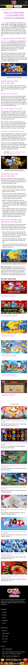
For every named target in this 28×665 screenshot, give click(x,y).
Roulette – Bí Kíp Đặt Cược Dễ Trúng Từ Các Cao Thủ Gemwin (13, 576)
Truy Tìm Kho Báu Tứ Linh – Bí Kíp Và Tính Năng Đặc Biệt (14, 443)
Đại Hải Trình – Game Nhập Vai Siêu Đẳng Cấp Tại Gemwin (9, 395)
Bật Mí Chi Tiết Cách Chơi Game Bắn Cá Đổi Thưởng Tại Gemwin (9, 355)
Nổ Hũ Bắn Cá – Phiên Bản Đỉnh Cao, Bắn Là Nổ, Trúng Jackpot (13, 465)
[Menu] (26, 2)
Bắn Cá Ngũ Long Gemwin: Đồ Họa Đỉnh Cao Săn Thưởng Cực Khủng (10, 315)
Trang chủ (4, 9)
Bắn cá (10, 9)
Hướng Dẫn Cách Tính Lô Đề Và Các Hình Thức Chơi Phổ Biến (13, 532)
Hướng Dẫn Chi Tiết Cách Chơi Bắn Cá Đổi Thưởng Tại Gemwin (9, 296)
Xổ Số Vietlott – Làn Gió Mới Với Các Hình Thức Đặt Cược (13, 510)
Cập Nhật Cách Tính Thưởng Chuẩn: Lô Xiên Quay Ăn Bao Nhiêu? (13, 554)
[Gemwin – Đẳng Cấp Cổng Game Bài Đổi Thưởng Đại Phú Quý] (14, 2)
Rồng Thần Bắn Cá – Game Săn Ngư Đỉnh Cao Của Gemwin (9, 335)
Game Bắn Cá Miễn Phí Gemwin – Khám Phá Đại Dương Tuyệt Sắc (9, 375)
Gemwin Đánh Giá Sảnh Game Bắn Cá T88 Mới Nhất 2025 (13, 488)
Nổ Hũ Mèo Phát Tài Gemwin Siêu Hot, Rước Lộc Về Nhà (14, 421)
